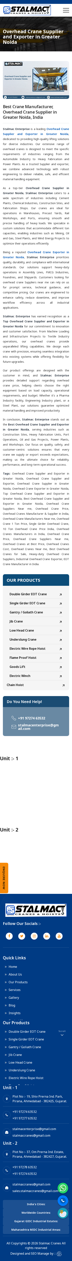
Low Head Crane (22, 630)
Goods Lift (17, 666)
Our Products (18, 982)
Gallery (14, 997)
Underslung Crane (23, 639)
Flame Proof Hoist (23, 657)
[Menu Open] (66, 10)
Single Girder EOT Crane (27, 603)
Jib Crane (16, 621)
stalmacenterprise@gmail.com (38, 726)
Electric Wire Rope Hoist (28, 648)
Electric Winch (20, 675)
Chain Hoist (15, 684)
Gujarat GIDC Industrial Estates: (36, 1221)
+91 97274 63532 (31, 718)
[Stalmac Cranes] (27, 10)
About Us (15, 974)
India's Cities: (36, 1204)
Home (13, 967)
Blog (12, 1005)
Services (15, 990)
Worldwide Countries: (36, 1212)
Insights (15, 1013)
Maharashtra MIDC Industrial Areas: (36, 1229)
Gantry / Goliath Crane (26, 612)
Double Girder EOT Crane (28, 594)
